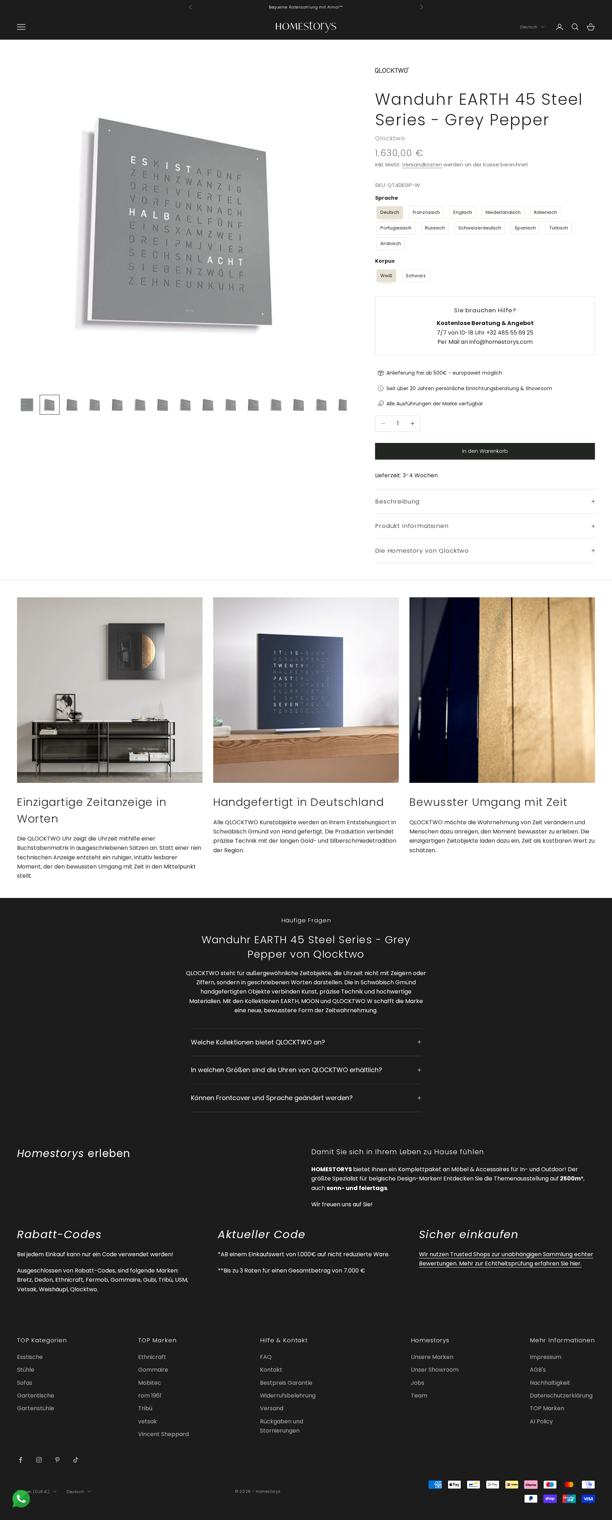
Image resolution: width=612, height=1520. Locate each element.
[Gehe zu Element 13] (299, 405)
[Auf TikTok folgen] (75, 1459)
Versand (271, 1408)
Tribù (145, 1408)
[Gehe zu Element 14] (322, 405)
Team (419, 1395)
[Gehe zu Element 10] (231, 405)
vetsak (147, 1421)
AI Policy (541, 1421)
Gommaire (153, 1370)
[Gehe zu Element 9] (208, 405)
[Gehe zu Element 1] (27, 405)
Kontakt (271, 1370)
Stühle (25, 1370)
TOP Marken (547, 1408)
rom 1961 (150, 1395)
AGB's (538, 1370)
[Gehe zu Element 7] (163, 405)
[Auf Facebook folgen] (20, 1459)
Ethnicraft (152, 1357)
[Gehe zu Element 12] (276, 405)
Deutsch (529, 27)
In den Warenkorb (485, 451)
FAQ (266, 1357)
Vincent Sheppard (163, 1434)
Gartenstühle (35, 1408)
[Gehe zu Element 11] (254, 405)
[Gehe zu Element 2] (50, 405)
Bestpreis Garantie (286, 1383)
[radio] (389, 212)
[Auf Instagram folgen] (38, 1459)
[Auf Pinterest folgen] (57, 1459)
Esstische (30, 1357)
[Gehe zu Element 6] (140, 405)
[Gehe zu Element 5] (118, 405)
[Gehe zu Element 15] (344, 405)
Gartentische (35, 1395)
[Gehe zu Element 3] (72, 405)
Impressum (545, 1357)
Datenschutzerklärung (561, 1395)
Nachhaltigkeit (550, 1383)
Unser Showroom (435, 1370)
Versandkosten (422, 164)
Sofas (24, 1383)
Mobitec (149, 1383)
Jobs (417, 1383)
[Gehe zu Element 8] (186, 405)
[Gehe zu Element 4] (95, 405)
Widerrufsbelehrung (288, 1395)
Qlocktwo (390, 138)
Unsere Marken (432, 1357)
